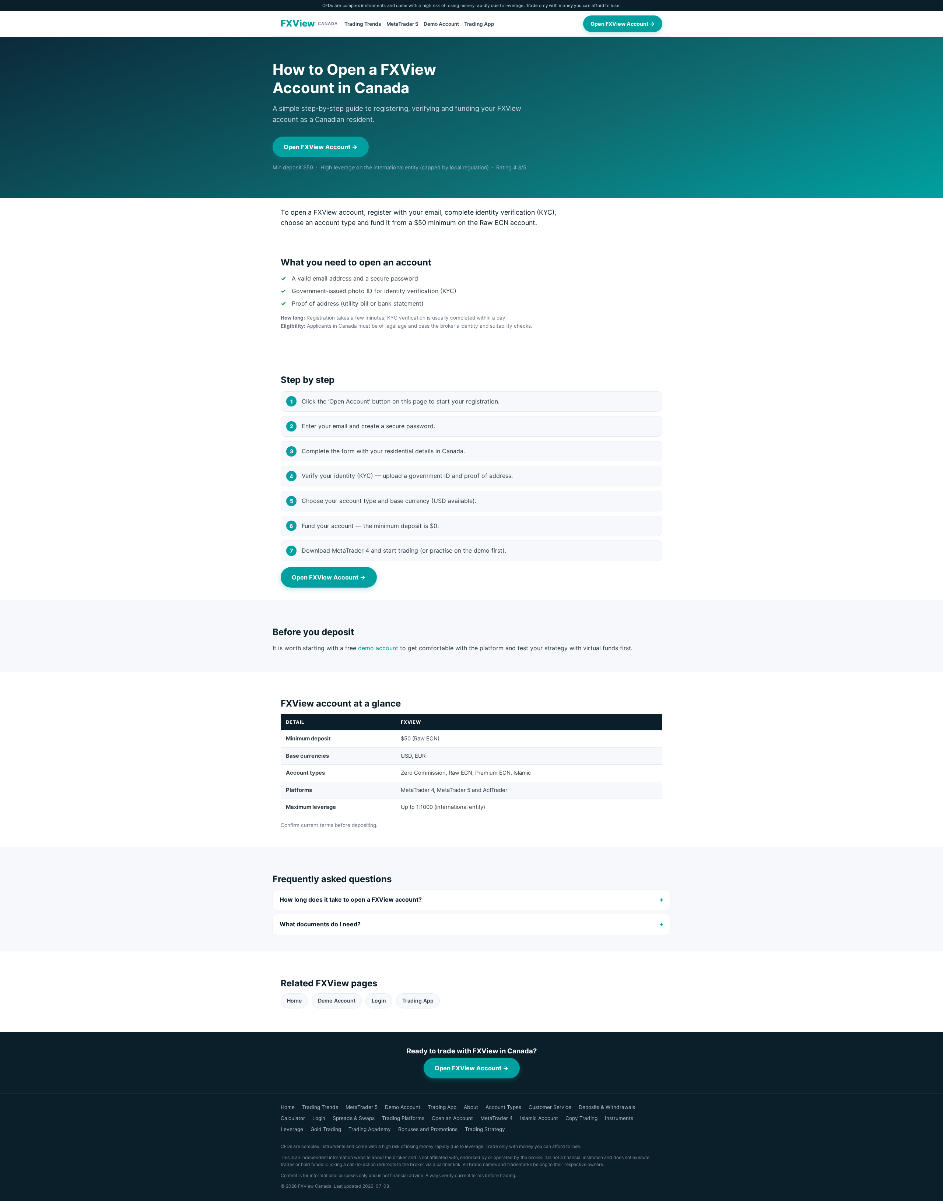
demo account (378, 648)
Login (379, 1000)
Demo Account (441, 24)
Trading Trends (362, 24)
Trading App (479, 24)
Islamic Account (539, 1118)
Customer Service (550, 1107)
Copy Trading (581, 1118)
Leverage (292, 1129)
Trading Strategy (485, 1129)
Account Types (503, 1107)
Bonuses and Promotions (428, 1129)
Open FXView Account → (622, 24)
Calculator (293, 1118)
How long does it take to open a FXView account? (351, 899)
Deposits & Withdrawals (607, 1107)
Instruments (619, 1118)
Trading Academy (369, 1129)
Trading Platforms (403, 1118)
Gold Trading (326, 1129)
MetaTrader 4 (496, 1118)
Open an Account (452, 1118)
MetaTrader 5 (402, 24)
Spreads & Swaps (354, 1118)
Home (294, 1000)
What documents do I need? (320, 924)
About (471, 1107)
